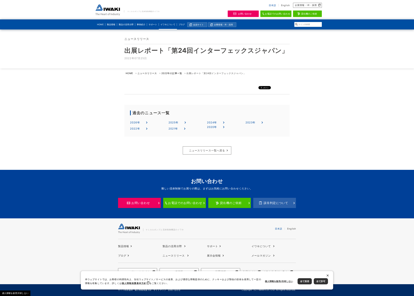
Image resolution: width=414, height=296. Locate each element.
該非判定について (276, 203)
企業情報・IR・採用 (306, 5)
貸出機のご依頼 (309, 13)
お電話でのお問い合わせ (277, 13)
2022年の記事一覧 (171, 73)
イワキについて (167, 24)
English (285, 5)
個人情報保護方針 (143, 290)
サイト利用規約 (125, 290)
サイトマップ (159, 290)
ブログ (182, 24)
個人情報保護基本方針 (134, 283)
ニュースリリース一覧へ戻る (207, 150)
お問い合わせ (245, 13)
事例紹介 (141, 24)
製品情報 (111, 24)
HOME (100, 24)
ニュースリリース (147, 73)
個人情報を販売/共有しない (15, 293)
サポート (153, 24)
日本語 (272, 5)
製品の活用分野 (126, 24)
